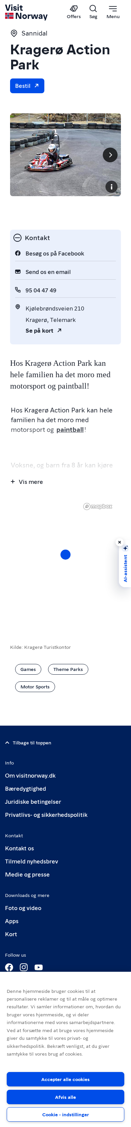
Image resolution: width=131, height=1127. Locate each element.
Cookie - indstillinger (65, 1114)
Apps (11, 920)
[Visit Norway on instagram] (24, 967)
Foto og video (23, 907)
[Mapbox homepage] (98, 506)
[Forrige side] (20, 155)
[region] (65, 1049)
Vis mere (31, 481)
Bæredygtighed (25, 788)
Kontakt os (19, 848)
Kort (11, 934)
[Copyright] (111, 187)
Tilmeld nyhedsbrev (31, 861)
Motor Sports (35, 686)
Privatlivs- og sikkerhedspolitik (46, 814)
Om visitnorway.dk (30, 775)
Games (28, 669)
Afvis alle (65, 1097)
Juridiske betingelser (33, 801)
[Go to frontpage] (26, 12)
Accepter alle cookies (65, 1079)
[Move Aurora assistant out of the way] (120, 542)
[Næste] (110, 155)
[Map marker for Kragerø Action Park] (65, 555)
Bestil (23, 85)
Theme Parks (68, 669)
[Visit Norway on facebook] (9, 967)
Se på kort (39, 330)
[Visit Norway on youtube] (39, 967)
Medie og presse (27, 874)
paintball (70, 429)
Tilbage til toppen (32, 742)
